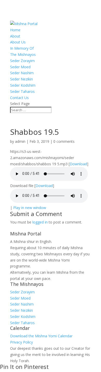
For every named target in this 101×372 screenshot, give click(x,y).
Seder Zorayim (22, 60)
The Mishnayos (23, 54)
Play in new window (29, 207)
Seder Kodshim (22, 85)
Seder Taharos (22, 91)
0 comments (64, 141)
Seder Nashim (22, 72)
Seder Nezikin (21, 79)
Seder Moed (20, 66)
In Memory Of (22, 48)
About (15, 36)
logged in (40, 222)
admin (20, 141)
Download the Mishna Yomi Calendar (41, 335)
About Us (18, 42)
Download (78, 163)
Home (15, 29)
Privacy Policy (21, 342)
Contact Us (19, 97)
